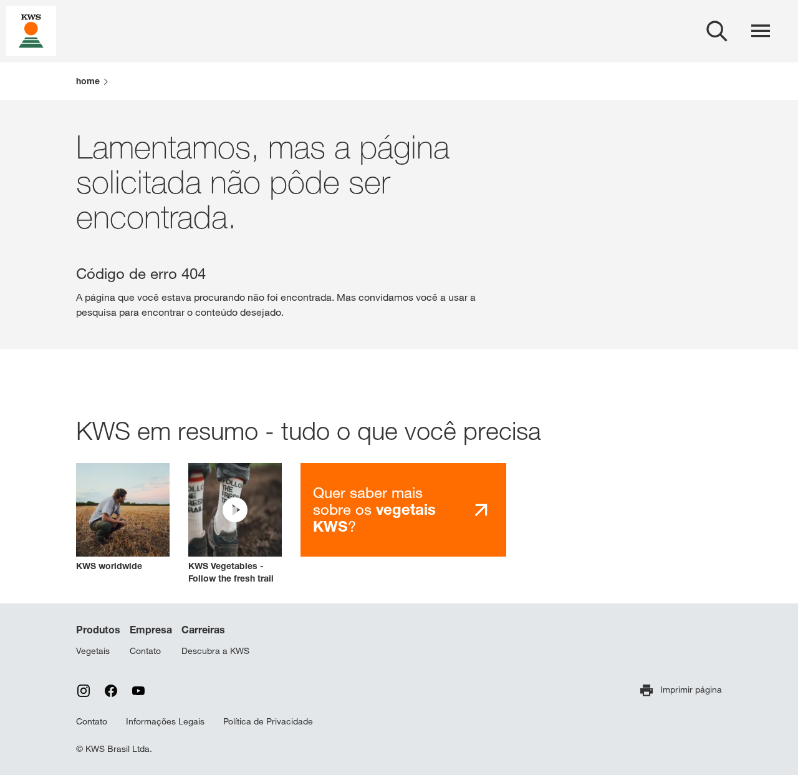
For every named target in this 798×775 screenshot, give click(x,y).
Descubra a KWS (215, 650)
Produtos (98, 629)
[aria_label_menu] (760, 31)
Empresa (151, 629)
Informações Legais (165, 721)
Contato (145, 650)
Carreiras (203, 629)
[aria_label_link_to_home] (31, 30)
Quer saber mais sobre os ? (374, 509)
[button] (235, 524)
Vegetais (93, 650)
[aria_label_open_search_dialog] (716, 31)
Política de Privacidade (268, 721)
